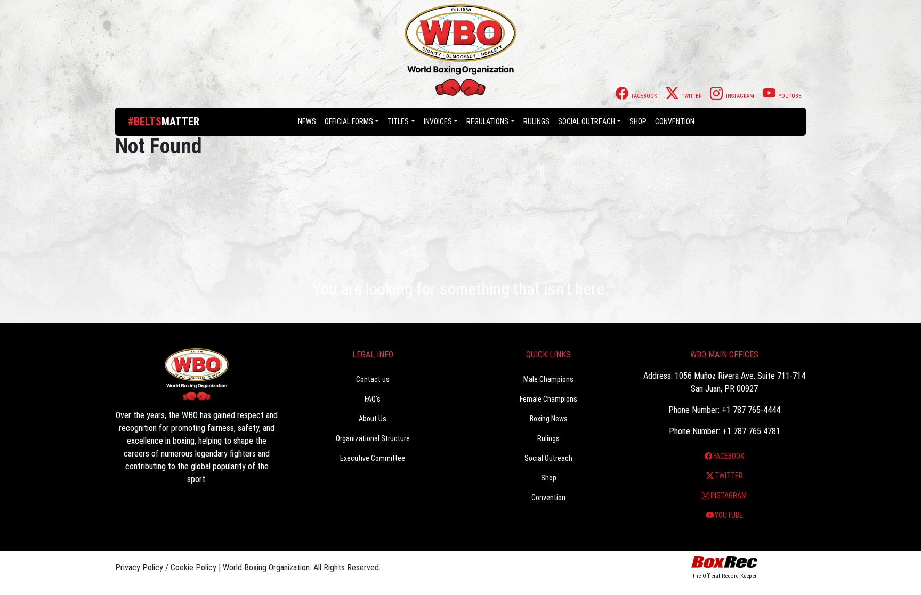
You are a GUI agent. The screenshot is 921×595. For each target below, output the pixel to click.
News (307, 121)
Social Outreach (586, 121)
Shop (638, 121)
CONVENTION (674, 121)
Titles (398, 121)
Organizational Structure (373, 438)
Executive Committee (372, 458)
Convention (548, 497)
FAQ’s (373, 399)
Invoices (438, 121)
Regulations (487, 121)
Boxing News (549, 418)
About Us (372, 418)
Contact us (373, 379)
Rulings (536, 121)
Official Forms (349, 121)
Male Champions (548, 379)
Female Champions (548, 399)
